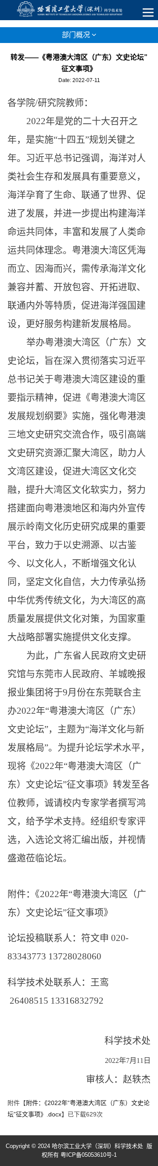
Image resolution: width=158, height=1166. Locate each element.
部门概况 (77, 35)
